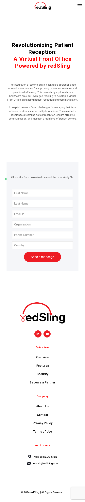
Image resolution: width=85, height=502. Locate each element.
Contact (42, 415)
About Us (42, 406)
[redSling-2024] (42, 6)
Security (42, 374)
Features (42, 365)
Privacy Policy (42, 423)
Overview (42, 357)
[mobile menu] (79, 6)
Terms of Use (42, 431)
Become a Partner (42, 382)
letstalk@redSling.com (46, 463)
